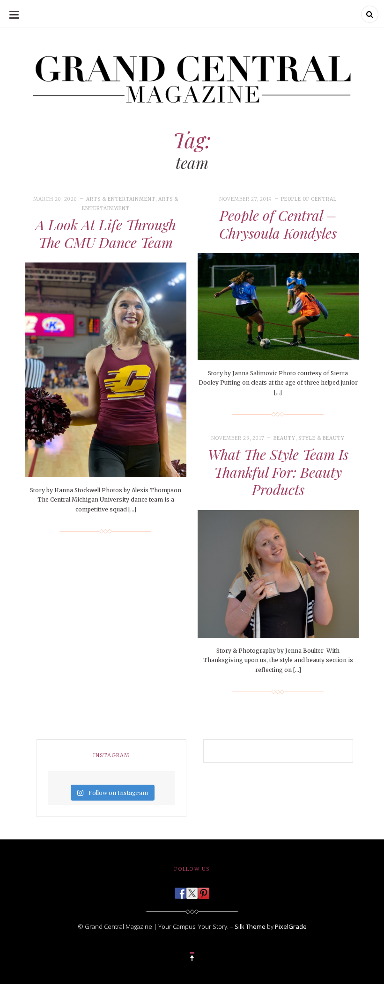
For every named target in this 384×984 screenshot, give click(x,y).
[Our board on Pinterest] (203, 890)
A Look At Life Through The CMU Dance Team (106, 233)
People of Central (309, 199)
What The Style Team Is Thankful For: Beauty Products (278, 472)
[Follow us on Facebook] (180, 890)
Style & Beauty (321, 438)
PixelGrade (291, 926)
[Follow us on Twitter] (192, 890)
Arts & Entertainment (120, 199)
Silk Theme (250, 926)
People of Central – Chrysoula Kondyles (278, 224)
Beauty (284, 438)
